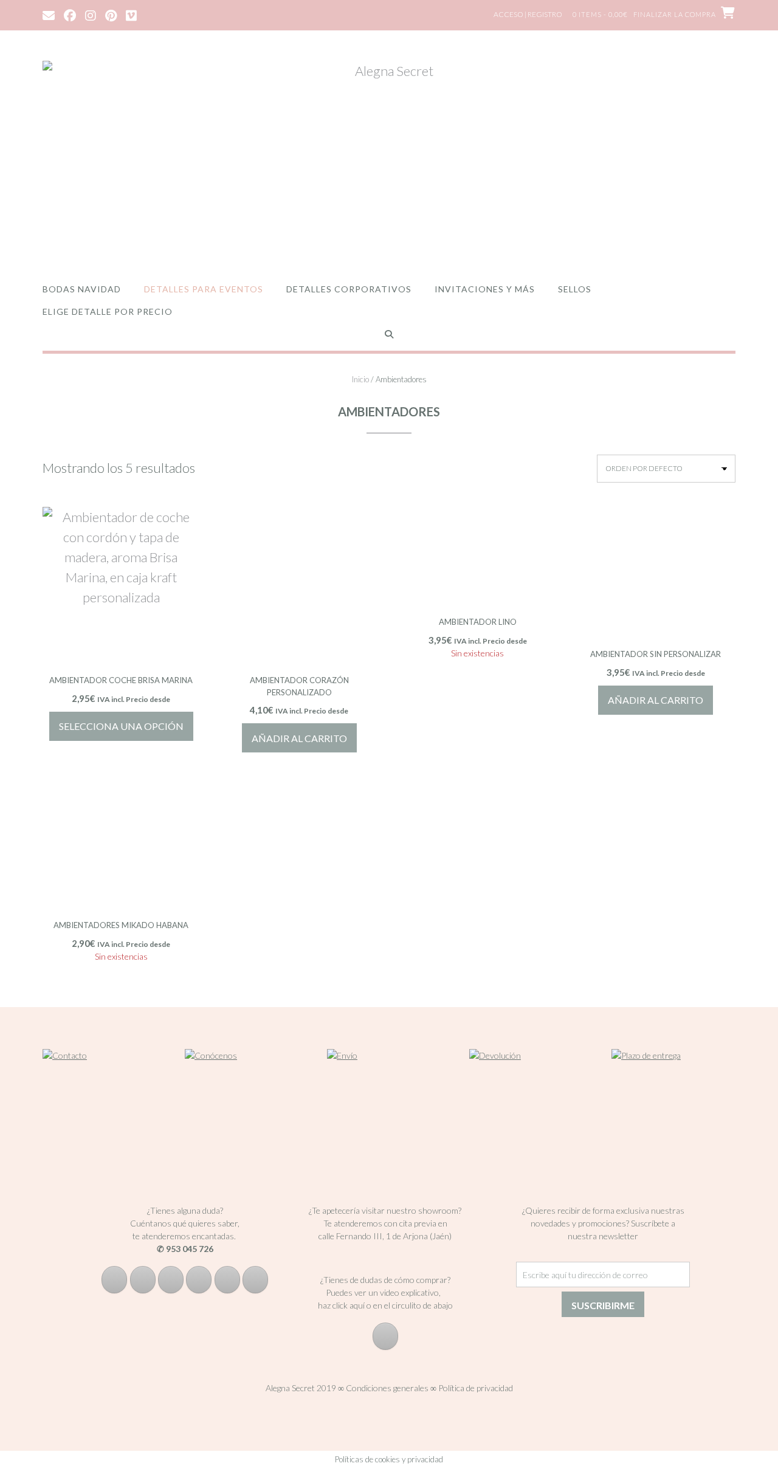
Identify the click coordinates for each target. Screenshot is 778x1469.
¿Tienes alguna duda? (185, 1210)
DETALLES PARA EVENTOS (203, 289)
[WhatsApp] (255, 1279)
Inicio (360, 379)
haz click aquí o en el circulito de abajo (385, 1305)
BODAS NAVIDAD (82, 289)
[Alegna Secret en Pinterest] (171, 1279)
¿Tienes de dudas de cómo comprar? (385, 1280)
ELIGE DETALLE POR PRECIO (108, 311)
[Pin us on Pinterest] (111, 14)
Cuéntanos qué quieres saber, (184, 1223)
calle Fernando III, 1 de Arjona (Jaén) (385, 1236)
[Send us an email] (49, 14)
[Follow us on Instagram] (90, 14)
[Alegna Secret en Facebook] (114, 1279)
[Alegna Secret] (389, 159)
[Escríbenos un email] (199, 1279)
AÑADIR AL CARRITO (299, 738)
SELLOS (574, 289)
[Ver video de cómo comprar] (385, 1336)
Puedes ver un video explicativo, (385, 1292)
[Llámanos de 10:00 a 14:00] (227, 1279)
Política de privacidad (475, 1388)
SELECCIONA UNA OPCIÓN (121, 726)
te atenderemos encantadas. (184, 1236)
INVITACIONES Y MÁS (485, 289)
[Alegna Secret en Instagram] (143, 1279)
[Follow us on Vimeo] (131, 14)
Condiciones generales (387, 1388)
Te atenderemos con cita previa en (385, 1223)
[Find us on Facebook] (70, 14)
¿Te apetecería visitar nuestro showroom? (385, 1210)
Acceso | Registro (528, 14)
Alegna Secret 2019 (301, 1388)
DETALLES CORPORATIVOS (348, 289)
